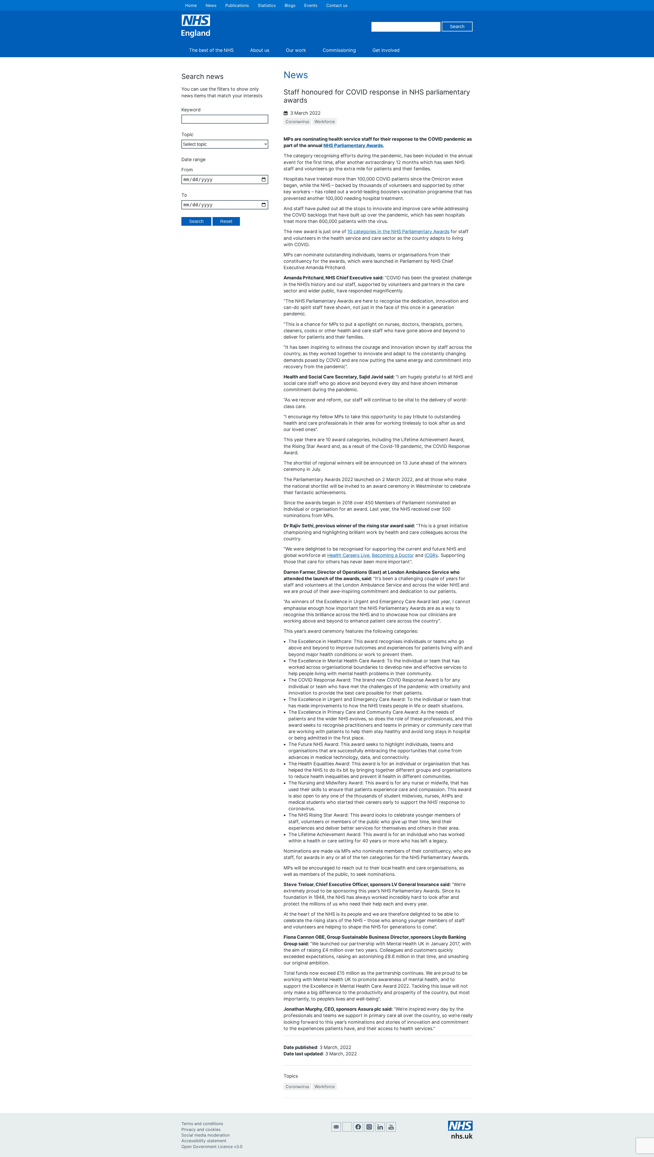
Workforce (324, 121)
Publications (237, 5)
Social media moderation (205, 1135)
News (211, 5)
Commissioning (339, 50)
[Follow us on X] (347, 1130)
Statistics (267, 5)
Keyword (191, 109)
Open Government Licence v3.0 (211, 1146)
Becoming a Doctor (393, 555)
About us (259, 50)
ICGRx (431, 555)
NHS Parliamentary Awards (353, 145)
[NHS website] (460, 1137)
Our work (296, 50)
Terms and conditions (202, 1123)
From (187, 169)
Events (310, 5)
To (184, 195)
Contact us (336, 5)
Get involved (386, 50)
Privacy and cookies (200, 1129)
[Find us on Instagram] (369, 1130)
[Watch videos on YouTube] (391, 1130)
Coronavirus (297, 121)
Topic (187, 134)
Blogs (290, 5)
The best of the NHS (211, 50)
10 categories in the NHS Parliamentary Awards (398, 231)
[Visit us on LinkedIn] (380, 1130)
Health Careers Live (348, 555)
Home (191, 5)
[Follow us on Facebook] (358, 1130)
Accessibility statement (203, 1140)
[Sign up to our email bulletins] (336, 1130)
